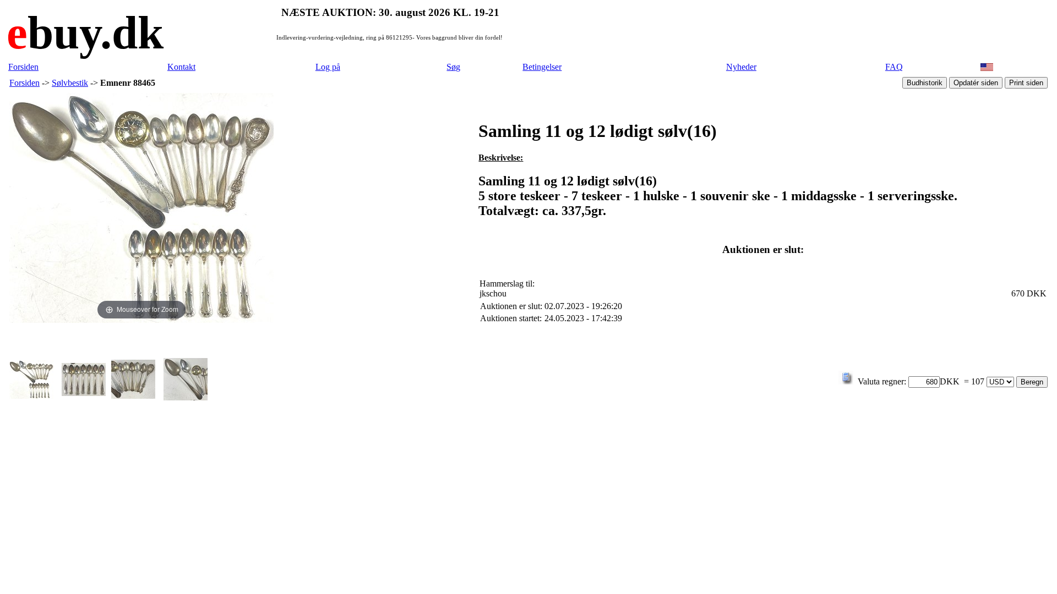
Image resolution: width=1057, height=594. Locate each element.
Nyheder (741, 67)
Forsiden (23, 67)
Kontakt (181, 67)
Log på (327, 67)
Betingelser (542, 67)
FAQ (894, 67)
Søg (453, 67)
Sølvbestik (70, 82)
